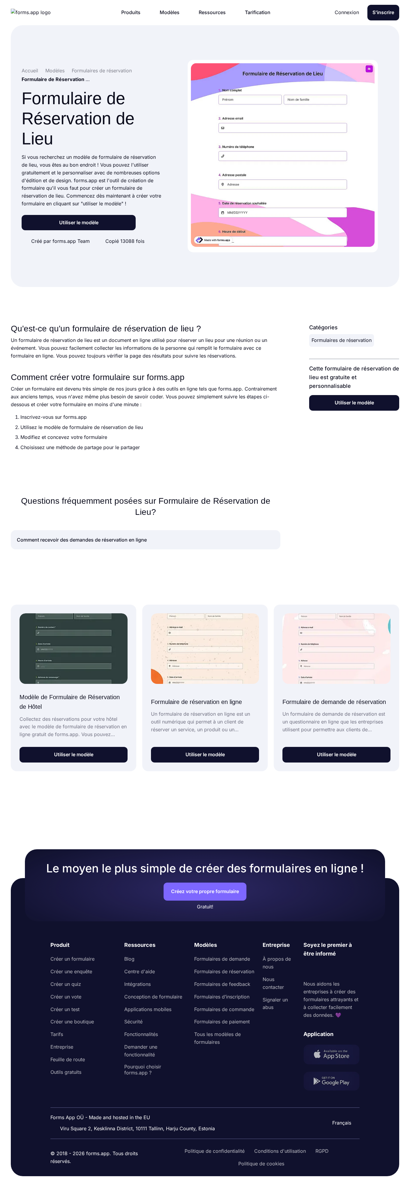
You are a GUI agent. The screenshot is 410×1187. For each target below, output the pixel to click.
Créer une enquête (71, 971)
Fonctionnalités (141, 1034)
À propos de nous (277, 963)
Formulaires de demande (222, 959)
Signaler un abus (275, 1003)
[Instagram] (321, 969)
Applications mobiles (147, 1009)
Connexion (347, 12)
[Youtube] (348, 969)
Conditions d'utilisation (280, 1151)
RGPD (322, 1151)
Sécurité (133, 1022)
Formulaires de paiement (222, 1022)
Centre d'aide (139, 971)
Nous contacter (273, 983)
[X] (334, 969)
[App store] (331, 1055)
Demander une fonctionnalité (140, 1051)
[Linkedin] (308, 969)
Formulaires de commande (224, 1009)
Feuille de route (67, 1059)
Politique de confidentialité (215, 1151)
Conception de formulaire (153, 997)
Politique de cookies (261, 1164)
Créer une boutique (72, 1022)
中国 (339, 1107)
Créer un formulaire (72, 959)
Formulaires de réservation (342, 340)
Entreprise (61, 1047)
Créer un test (65, 1009)
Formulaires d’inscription (221, 997)
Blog (129, 959)
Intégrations (137, 984)
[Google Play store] (331, 1082)
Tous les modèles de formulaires (217, 1038)
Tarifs (56, 1034)
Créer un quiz (65, 984)
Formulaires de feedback (222, 984)
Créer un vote (65, 997)
